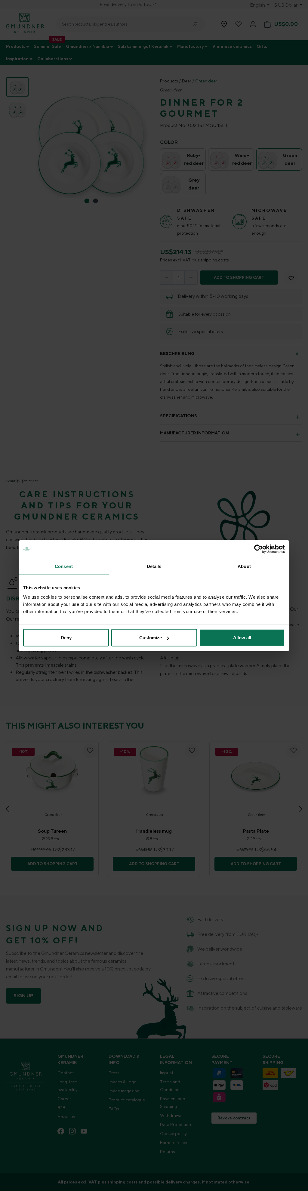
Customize (150, 637)
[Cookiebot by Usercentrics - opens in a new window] (258, 548)
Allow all (242, 637)
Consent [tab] (64, 566)
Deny (66, 637)
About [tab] (244, 566)
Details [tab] (154, 566)
